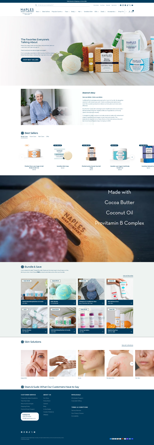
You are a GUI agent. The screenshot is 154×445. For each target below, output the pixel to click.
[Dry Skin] (62, 363)
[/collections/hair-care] (77, 218)
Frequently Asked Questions (29, 398)
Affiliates (45, 414)
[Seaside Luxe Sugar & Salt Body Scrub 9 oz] (120, 154)
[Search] (36, 5)
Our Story (46, 398)
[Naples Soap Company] (27, 11)
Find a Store (46, 401)
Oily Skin (137, 378)
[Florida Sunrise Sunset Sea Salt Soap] (91, 154)
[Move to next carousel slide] (132, 157)
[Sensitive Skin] (120, 363)
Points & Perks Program (28, 409)
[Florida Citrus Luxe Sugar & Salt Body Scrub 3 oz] (34, 154)
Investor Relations (48, 412)
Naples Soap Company (34, 437)
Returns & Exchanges (27, 403)
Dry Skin (51, 378)
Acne (79, 378)
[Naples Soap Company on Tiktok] (127, 5)
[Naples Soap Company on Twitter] (130, 5)
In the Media (47, 409)
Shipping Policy (25, 406)
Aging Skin (24, 378)
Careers (45, 403)
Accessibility (74, 416)
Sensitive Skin (110, 378)
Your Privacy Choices (77, 413)
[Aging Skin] (34, 363)
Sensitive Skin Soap (63, 166)
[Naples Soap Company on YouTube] (132, 5)
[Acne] (91, 363)
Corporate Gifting (76, 401)
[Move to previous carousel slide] (22, 157)
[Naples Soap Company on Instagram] (123, 5)
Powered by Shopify (25, 439)
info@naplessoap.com (29, 418)
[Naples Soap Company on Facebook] (121, 5)
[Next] (126, 11)
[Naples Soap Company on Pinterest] (125, 5)
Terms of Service (76, 410)
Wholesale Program (77, 398)
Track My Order (25, 401)
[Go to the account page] (128, 11)
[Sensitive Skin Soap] (63, 154)
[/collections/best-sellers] (77, 51)
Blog (44, 406)
